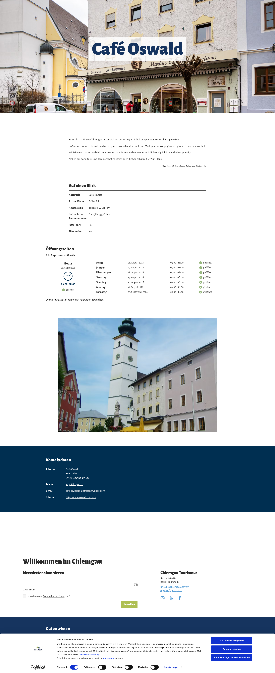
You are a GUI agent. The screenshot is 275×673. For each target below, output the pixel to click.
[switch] (102, 667)
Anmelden (129, 604)
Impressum (108, 658)
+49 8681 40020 (74, 484)
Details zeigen (171, 667)
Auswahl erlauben (232, 649)
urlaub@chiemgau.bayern (174, 586)
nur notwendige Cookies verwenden (232, 657)
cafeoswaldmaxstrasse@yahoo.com (85, 490)
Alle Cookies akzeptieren (231, 640)
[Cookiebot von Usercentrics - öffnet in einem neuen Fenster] (38, 667)
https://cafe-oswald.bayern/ (81, 497)
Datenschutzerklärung (89, 654)
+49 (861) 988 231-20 (171, 590)
